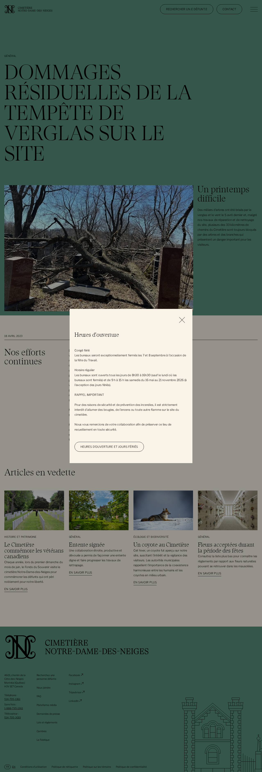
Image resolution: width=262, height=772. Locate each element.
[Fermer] (182, 320)
